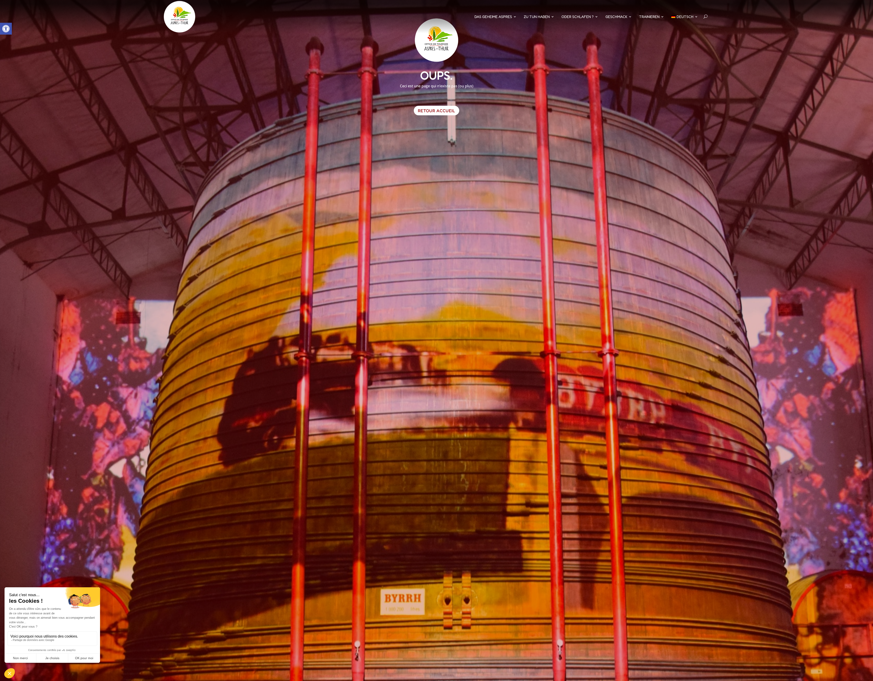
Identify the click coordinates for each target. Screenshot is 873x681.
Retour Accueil (436, 110)
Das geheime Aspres (493, 16)
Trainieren (649, 16)
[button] (6, 29)
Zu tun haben (537, 16)
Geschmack (616, 16)
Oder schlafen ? (578, 16)
